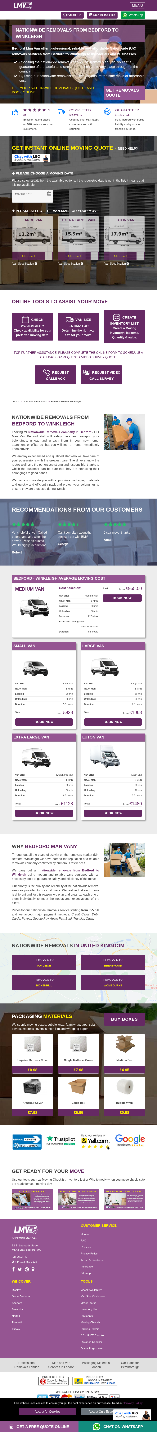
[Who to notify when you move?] (124, 1199)
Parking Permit (90, 1328)
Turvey (16, 1328)
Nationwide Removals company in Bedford (60, 432)
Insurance (87, 1266)
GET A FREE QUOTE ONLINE (42, 1427)
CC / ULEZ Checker (93, 1335)
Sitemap (86, 1273)
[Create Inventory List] (78, 1199)
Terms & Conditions (92, 1260)
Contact (85, 1234)
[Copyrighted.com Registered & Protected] (53, 1381)
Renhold (17, 1322)
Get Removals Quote (122, 93)
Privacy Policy (133, 1402)
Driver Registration (92, 1348)
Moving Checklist (91, 1322)
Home (16, 401)
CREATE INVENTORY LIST (124, 327)
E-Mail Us (21, 1257)
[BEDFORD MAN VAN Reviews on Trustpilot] (61, 1142)
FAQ (83, 1240)
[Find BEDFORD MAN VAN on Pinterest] (27, 1270)
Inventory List (89, 1309)
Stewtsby (17, 1309)
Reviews (86, 1247)
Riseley (16, 1289)
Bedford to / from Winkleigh (66, 401)
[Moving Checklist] (32, 1199)
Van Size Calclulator (93, 1296)
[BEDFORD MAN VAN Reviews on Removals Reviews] (27, 1142)
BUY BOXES (124, 1019)
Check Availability (91, 1289)
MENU (137, 5)
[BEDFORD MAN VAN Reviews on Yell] (95, 1142)
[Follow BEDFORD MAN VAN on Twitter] (19, 1270)
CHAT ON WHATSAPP (123, 1427)
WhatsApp (136, 15)
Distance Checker (91, 1341)
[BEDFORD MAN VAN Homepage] (23, 5)
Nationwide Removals (35, 401)
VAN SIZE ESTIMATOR (79, 327)
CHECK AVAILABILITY (33, 327)
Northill (16, 1315)
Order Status (88, 1302)
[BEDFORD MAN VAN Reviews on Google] (130, 1142)
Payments (87, 1315)
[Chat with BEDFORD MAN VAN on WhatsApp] (98, 1426)
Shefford (17, 1302)
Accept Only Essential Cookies (110, 1411)
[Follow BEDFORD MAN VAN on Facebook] (13, 1270)
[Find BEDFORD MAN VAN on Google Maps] (33, 1270)
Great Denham (21, 1296)
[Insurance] (94, 1381)
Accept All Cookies (47, 1411)
